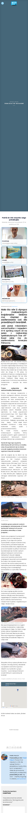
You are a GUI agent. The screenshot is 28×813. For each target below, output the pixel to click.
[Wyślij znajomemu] (15, 747)
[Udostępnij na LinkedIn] (20, 747)
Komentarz (6, 805)
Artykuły (12, 101)
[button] (2, 3)
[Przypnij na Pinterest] (18, 747)
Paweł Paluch (15, 306)
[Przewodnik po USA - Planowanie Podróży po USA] (14, 3)
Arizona (16, 101)
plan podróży (21, 779)
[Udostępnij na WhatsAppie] (7, 747)
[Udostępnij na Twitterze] (12, 747)
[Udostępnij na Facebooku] (10, 747)
